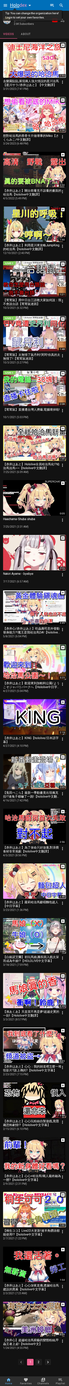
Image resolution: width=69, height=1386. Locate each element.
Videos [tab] (8, 34)
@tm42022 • (20, 20)
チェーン (20, 16)
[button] (21, 5)
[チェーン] (7, 20)
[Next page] (48, 1362)
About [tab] (26, 34)
